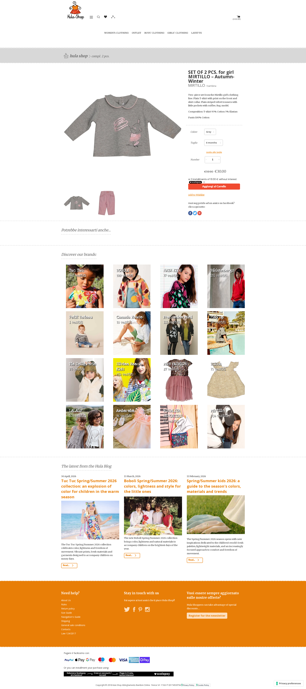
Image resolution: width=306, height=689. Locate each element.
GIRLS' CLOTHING (177, 32)
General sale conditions (73, 625)
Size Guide (66, 612)
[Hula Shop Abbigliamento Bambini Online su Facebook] (134, 610)
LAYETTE (196, 32)
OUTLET (136, 32)
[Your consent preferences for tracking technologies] (288, 683)
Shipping (65, 621)
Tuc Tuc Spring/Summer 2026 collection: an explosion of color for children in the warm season (90, 488)
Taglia (193, 142)
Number (194, 159)
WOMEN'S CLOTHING (116, 32)
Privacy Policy (188, 685)
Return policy (68, 608)
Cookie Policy (203, 685)
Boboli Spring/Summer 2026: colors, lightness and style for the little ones (152, 486)
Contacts (65, 629)
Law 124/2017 (68, 633)
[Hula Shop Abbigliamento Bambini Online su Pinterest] (140, 610)
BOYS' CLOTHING (154, 32)
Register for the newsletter (207, 615)
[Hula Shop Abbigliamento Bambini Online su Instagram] (147, 610)
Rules (64, 604)
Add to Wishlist (196, 194)
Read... (66, 565)
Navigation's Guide (70, 616)
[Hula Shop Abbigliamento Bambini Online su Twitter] (127, 610)
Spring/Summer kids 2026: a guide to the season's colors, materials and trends (214, 486)
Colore (193, 131)
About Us (66, 600)
